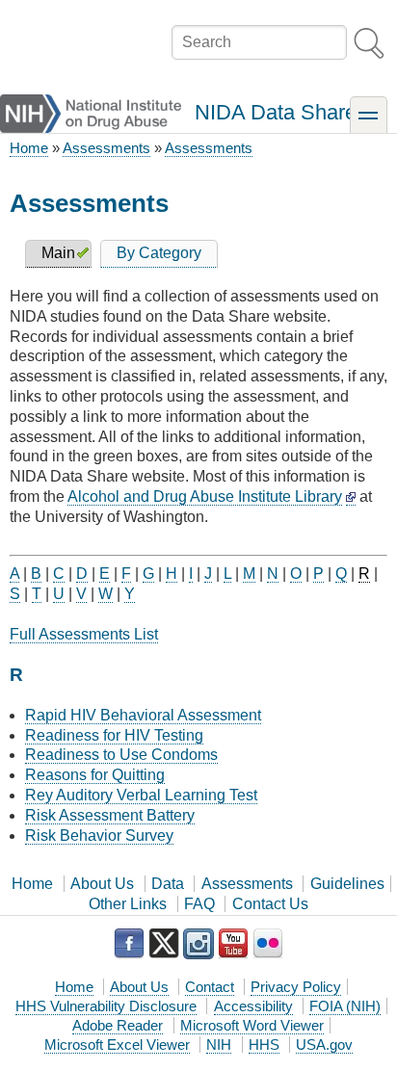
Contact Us (270, 904)
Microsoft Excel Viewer (117, 1044)
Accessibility (253, 1006)
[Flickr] (267, 943)
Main (58, 253)
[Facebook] (129, 943)
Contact (209, 987)
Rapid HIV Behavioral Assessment (143, 715)
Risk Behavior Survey (99, 835)
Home (29, 148)
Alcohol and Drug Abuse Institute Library (204, 496)
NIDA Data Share (276, 112)
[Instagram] (198, 943)
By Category (159, 253)
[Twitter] (163, 943)
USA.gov (324, 1044)
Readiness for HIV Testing (114, 735)
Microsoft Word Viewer (252, 1025)
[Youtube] (233, 943)
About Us (102, 883)
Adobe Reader (117, 1025)
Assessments (106, 148)
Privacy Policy (296, 987)
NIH (218, 1044)
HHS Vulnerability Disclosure (106, 1006)
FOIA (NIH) (345, 1006)
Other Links (128, 904)
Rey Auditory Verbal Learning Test (141, 795)
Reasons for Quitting (95, 775)
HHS (264, 1044)
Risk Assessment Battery (110, 815)
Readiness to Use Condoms (121, 754)
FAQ (199, 904)
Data (167, 883)
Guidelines (347, 883)
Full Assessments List (84, 634)
